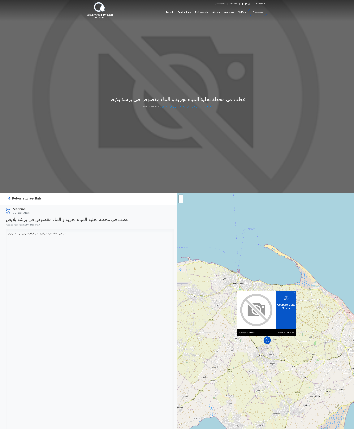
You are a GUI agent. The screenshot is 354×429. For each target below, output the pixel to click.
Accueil (169, 12)
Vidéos (242, 12)
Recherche (220, 3)
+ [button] (181, 197)
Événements (201, 12)
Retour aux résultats (26, 198)
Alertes (216, 12)
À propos (229, 12)
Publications (184, 12)
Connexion (258, 12)
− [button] (181, 201)
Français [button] (260, 3)
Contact (233, 3)
